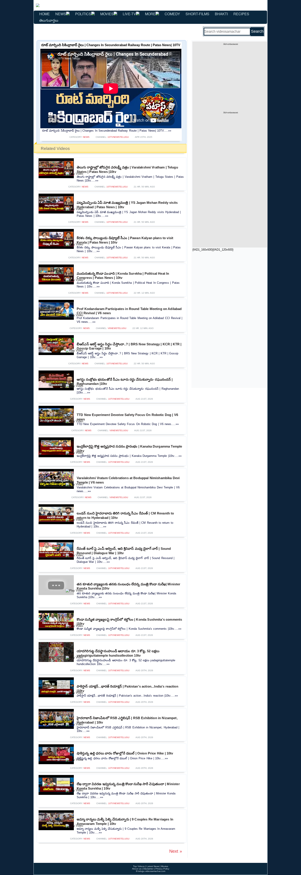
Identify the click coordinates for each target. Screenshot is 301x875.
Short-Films (197, 13)
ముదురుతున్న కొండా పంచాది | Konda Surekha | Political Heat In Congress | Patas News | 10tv (123, 276)
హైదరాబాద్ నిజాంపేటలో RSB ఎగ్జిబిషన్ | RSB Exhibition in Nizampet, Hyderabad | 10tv (127, 720)
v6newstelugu (117, 328)
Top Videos (139, 866)
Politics (83, 13)
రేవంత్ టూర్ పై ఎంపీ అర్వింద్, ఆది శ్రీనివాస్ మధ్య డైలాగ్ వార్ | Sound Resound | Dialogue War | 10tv (124, 551)
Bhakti (221, 13)
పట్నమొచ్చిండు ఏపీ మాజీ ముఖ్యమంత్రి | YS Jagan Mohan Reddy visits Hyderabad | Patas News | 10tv (127, 205)
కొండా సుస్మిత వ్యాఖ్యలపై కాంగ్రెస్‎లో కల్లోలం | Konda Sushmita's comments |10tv (129, 622)
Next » (175, 851)
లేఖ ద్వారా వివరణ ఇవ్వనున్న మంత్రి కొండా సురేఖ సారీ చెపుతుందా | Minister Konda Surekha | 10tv (128, 786)
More (150, 13)
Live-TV (129, 13)
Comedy (172, 13)
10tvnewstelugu (118, 137)
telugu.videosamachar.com (151, 871)
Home (44, 13)
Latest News (153, 866)
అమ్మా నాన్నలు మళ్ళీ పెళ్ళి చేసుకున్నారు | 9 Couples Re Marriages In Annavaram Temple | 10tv (125, 821)
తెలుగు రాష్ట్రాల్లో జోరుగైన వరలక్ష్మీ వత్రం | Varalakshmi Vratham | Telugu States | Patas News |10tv (127, 169)
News (60, 13)
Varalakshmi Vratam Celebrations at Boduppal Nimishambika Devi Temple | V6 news (128, 480)
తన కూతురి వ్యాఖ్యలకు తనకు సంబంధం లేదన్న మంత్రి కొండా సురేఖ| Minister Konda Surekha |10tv (128, 586)
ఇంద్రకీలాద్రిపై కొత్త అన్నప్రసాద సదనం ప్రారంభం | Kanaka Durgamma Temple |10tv (129, 448)
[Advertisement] (230, 76)
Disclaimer (148, 868)
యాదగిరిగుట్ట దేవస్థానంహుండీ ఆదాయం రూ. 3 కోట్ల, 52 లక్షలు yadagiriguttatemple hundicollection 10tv (118, 653)
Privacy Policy (162, 868)
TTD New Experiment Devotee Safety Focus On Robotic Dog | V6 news (127, 417)
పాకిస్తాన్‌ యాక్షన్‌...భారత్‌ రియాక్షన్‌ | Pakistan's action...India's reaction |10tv (127, 688)
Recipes (241, 13)
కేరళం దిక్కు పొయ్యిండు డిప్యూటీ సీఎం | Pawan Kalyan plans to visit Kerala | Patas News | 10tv (125, 240)
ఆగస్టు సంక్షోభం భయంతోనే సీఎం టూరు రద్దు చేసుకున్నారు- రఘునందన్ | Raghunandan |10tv (125, 382)
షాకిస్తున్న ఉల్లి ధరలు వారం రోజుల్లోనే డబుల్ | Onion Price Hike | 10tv (125, 753)
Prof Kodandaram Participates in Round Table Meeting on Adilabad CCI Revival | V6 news (129, 311)
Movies (107, 13)
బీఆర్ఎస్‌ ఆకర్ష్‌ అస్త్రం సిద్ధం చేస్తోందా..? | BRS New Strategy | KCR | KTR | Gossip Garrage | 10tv (129, 346)
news (86, 137)
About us (136, 868)
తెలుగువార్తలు (48, 20)
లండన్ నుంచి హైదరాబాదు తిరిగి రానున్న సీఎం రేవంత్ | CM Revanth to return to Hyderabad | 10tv (125, 515)
